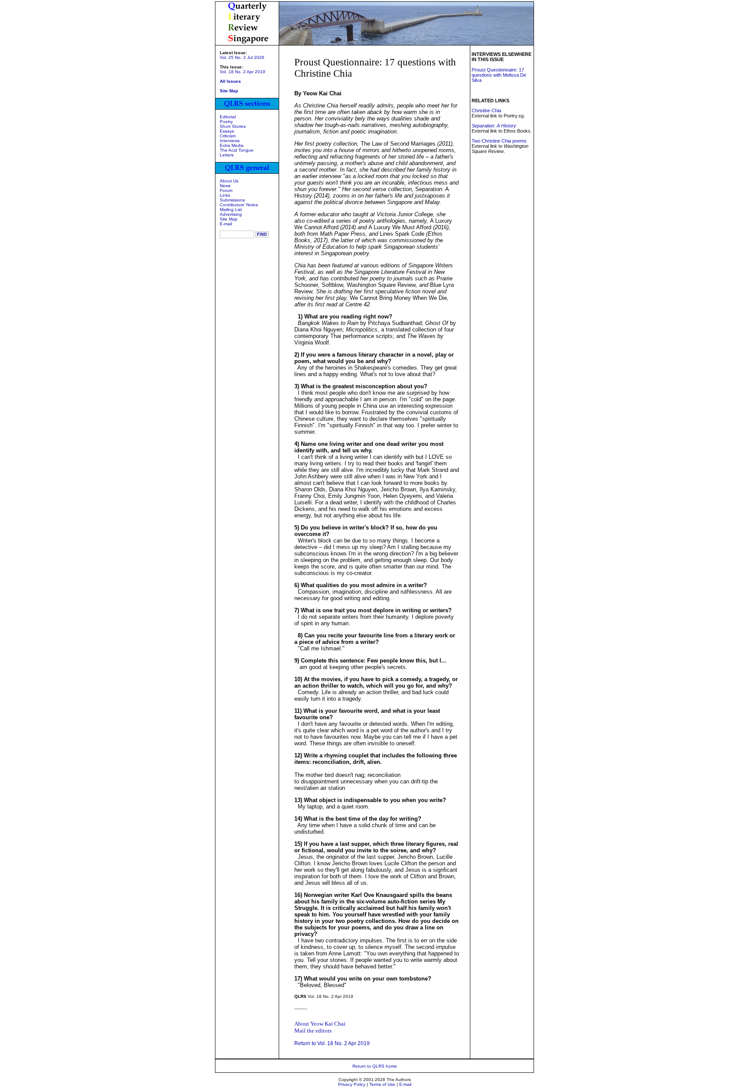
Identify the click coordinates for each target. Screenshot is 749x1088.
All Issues (230, 81)
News (225, 185)
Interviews (230, 140)
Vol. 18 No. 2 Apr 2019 (242, 71)
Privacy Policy (351, 1084)
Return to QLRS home (374, 1066)
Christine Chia (486, 110)
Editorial (228, 116)
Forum (226, 190)
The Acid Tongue (237, 150)
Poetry (226, 121)
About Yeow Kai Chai (319, 1023)
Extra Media (232, 145)
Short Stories (233, 126)
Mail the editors (313, 1030)
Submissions (232, 200)
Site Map (229, 219)
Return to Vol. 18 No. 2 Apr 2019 (332, 1043)
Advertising (231, 214)
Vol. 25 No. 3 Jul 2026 (242, 57)
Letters (227, 155)
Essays (227, 131)
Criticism (228, 135)
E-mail (226, 223)
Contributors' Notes (239, 204)
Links (225, 195)
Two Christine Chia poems (499, 140)
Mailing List (231, 209)
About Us (229, 181)
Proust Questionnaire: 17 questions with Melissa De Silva (499, 75)
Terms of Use (382, 1084)
